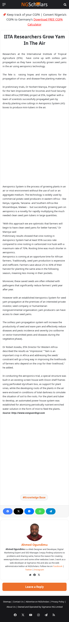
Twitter (28, 569)
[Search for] (65, 5)
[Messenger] (29, 511)
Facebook (57, 566)
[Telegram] (51, 511)
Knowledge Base (34, 497)
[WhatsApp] (40, 511)
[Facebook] (8, 511)
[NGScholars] (34, 4)
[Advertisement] (34, 148)
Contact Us (18, 601)
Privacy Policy (57, 601)
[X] (18, 511)
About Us (11, 606)
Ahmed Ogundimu (34, 545)
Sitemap (7, 601)
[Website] (30, 575)
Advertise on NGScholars (37, 601)
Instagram (39, 569)
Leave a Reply (34, 587)
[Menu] (4, 5)
